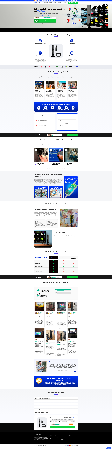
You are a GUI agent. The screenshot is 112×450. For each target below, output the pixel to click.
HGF (62, 2)
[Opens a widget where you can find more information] (108, 448)
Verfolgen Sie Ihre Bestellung (63, 441)
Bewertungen (59, 2)
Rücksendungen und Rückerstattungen (63, 438)
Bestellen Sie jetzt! (73, 2)
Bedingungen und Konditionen (54, 435)
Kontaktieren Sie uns (63, 439)
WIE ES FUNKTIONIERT (52, 2)
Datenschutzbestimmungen (54, 437)
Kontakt (65, 2)
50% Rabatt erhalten (72, 134)
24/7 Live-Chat (72, 437)
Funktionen (46, 2)
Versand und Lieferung (64, 435)
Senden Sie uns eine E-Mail (74, 435)
